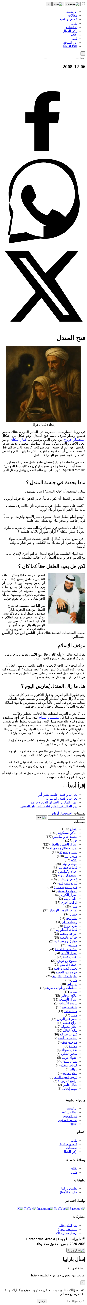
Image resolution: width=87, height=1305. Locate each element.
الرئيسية (71, 1108)
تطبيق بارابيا (69, 1188)
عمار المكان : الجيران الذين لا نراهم (54, 802)
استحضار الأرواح (75, 439)
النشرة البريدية (67, 1229)
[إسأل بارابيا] (75, 1250)
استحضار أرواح (62, 813)
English (72, 1123)
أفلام (74, 1168)
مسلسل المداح (49, 717)
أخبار (74, 1140)
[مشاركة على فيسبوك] (43, 157)
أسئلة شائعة (69, 1112)
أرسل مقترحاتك (66, 1233)
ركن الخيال (70, 1151)
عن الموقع (70, 1116)
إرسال (42, 1301)
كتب (74, 1172)
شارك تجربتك (68, 1225)
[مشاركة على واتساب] (43, 242)
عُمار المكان (19, 439)
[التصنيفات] (73, 4)
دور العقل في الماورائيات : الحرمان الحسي (48, 806)
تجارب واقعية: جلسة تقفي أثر (57, 794)
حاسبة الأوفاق (68, 1192)
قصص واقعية (68, 1144)
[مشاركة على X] (43, 327)
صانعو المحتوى (67, 1120)
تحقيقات (71, 1148)
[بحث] (58, 4)
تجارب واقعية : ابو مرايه (61, 798)
